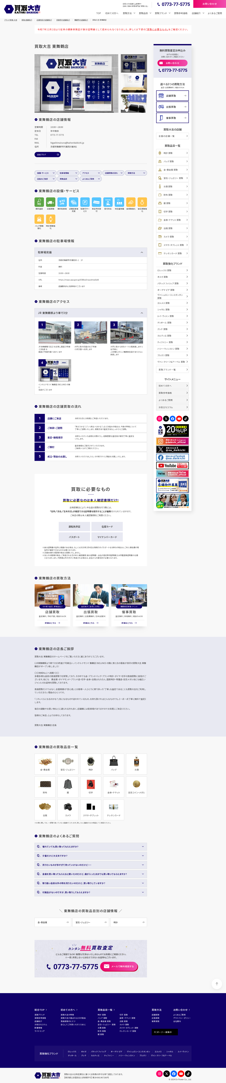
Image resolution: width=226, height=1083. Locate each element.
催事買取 (129, 611)
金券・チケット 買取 (172, 219)
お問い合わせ (172, 63)
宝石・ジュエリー (83, 922)
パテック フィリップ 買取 (168, 283)
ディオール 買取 (164, 322)
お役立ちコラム (166, 407)
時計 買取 (168, 153)
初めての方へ (111, 13)
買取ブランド (40, 1014)
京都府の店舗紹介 (63, 20)
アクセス (85, 173)
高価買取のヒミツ (68, 1021)
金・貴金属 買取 (171, 169)
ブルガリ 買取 (163, 355)
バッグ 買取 (169, 161)
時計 (116, 922)
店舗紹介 (38, 1021)
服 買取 (167, 203)
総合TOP (40, 1009)
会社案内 (177, 1021)
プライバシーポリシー (182, 1018)
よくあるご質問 (215, 13)
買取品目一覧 (105, 1009)
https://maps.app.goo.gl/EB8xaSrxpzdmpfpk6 (78, 279)
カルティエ (95, 1055)
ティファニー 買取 (165, 342)
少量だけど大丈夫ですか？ (54, 855)
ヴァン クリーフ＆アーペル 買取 (171, 361)
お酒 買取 (168, 186)
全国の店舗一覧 (167, 136)
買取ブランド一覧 (167, 369)
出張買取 (91, 611)
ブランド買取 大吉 (10, 20)
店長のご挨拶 (42, 179)
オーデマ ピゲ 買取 (165, 289)
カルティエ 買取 (164, 335)
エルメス (158, 1051)
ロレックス (72, 1051)
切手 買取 (168, 211)
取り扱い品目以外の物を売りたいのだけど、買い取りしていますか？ (73, 883)
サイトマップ (40, 1031)
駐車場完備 (45, 252)
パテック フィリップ (98, 1051)
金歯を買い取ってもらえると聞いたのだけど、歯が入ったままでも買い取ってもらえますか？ (84, 874)
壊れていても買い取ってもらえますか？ (60, 846)
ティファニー (109, 1055)
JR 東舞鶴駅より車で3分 (53, 313)
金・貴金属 (42, 922)
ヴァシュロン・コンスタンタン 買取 (170, 296)
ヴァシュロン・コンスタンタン (138, 1051)
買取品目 (63, 179)
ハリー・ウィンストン (127, 1055)
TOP (98, 13)
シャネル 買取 (163, 309)
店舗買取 (52, 611)
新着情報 (38, 1027)
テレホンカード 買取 (173, 253)
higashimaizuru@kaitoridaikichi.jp (67, 142)
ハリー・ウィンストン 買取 (168, 348)
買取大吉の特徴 (67, 1014)
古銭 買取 (168, 228)
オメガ (83, 1051)
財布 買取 (168, 194)
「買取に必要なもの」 (157, 29)
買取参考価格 (180, 13)
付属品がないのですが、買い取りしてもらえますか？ (66, 892)
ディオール (72, 1055)
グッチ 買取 (162, 329)
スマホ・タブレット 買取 (174, 245)
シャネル (169, 1051)
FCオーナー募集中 (163, 1032)
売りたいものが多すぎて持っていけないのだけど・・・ (66, 864)
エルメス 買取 (163, 303)
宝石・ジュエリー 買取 (173, 178)
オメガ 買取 (162, 276)
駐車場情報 (64, 173)
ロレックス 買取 (164, 270)
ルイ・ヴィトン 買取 (165, 316)
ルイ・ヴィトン (183, 1051)
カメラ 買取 (169, 236)
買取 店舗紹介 (27, 20)
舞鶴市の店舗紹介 (81, 20)
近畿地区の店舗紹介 (44, 20)
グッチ (83, 1055)
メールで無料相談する (122, 966)
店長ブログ (41, 154)
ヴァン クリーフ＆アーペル (161, 1055)
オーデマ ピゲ (116, 1051)
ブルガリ (143, 1055)
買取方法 (131, 173)
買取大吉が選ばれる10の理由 (73, 1018)
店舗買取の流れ (111, 173)
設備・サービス (43, 173)
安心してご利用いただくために (73, 1024)
